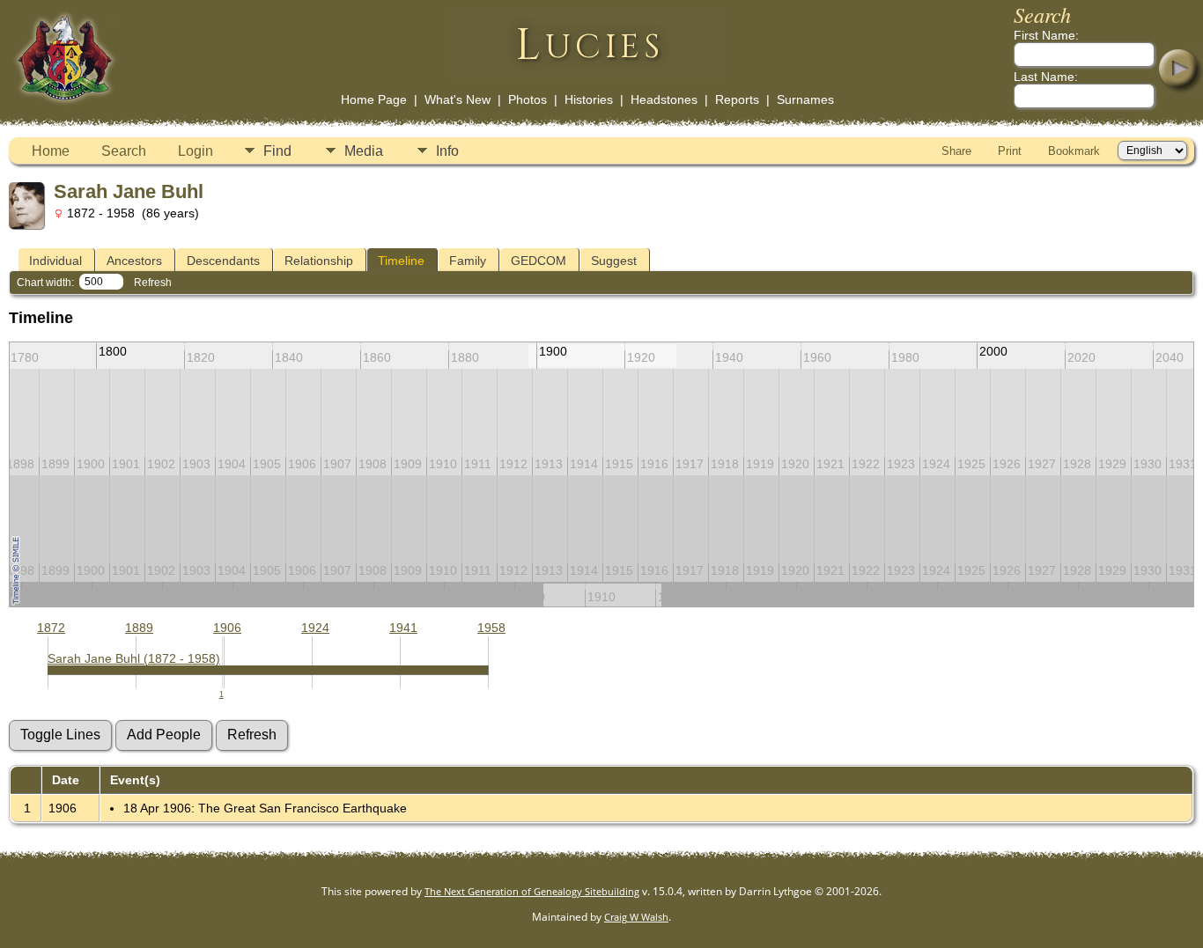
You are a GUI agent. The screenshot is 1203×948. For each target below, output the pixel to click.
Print (1010, 151)
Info (447, 150)
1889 (139, 628)
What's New (457, 99)
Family (467, 261)
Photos (527, 99)
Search (123, 150)
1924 (315, 628)
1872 (51, 628)
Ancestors (134, 261)
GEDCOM (538, 261)
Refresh (153, 282)
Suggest (614, 261)
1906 (227, 628)
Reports (737, 99)
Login (195, 150)
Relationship (318, 261)
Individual (55, 261)
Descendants (223, 261)
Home (51, 150)
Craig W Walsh (636, 916)
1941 (403, 628)
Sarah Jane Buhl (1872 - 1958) (134, 658)
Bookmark (1074, 151)
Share (956, 151)
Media (363, 150)
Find (277, 150)
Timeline (401, 261)
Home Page (374, 99)
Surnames (805, 99)
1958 (491, 628)
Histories (589, 99)
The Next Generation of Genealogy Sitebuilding (531, 891)
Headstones (664, 99)
